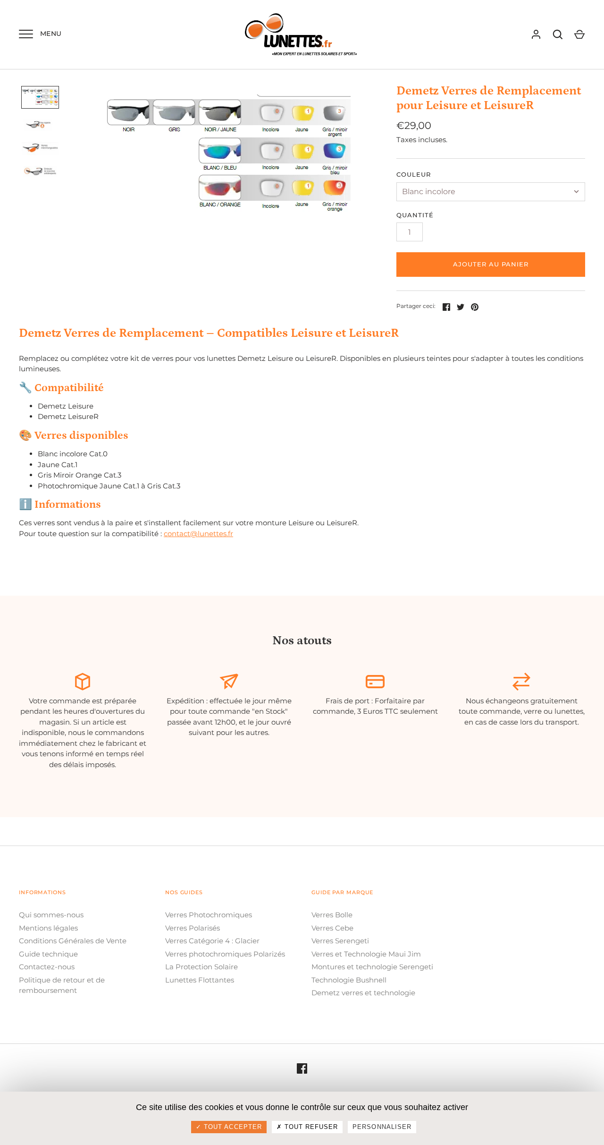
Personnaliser (381, 1126)
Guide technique (48, 953)
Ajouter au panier (491, 264)
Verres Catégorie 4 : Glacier (212, 940)
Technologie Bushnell (348, 979)
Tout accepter (231, 1126)
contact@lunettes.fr (198, 533)
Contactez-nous (47, 966)
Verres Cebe (332, 927)
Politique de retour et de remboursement (62, 985)
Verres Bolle (331, 914)
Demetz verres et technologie (363, 992)
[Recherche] (557, 34)
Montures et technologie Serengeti (372, 966)
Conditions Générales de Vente (72, 940)
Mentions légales (48, 927)
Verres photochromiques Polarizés (225, 953)
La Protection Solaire (201, 966)
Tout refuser (310, 1126)
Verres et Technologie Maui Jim (366, 953)
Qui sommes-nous (51, 914)
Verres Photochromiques (208, 914)
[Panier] (579, 34)
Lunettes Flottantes (199, 979)
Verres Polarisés (192, 927)
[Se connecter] (536, 34)
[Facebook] (302, 1068)
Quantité (415, 215)
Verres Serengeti (340, 940)
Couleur (413, 174)
